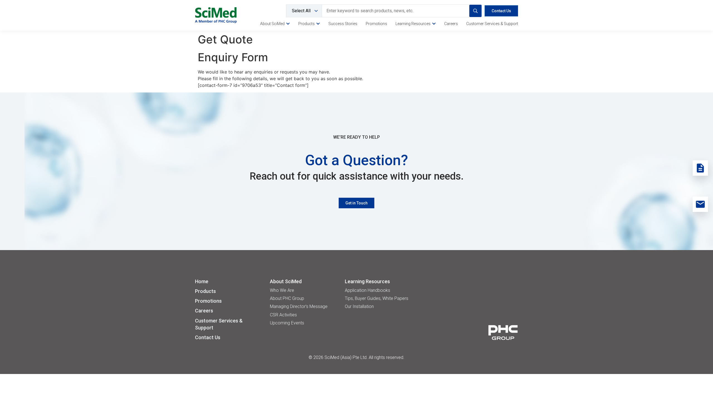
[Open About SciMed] (288, 24)
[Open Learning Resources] (434, 24)
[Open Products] (318, 24)
